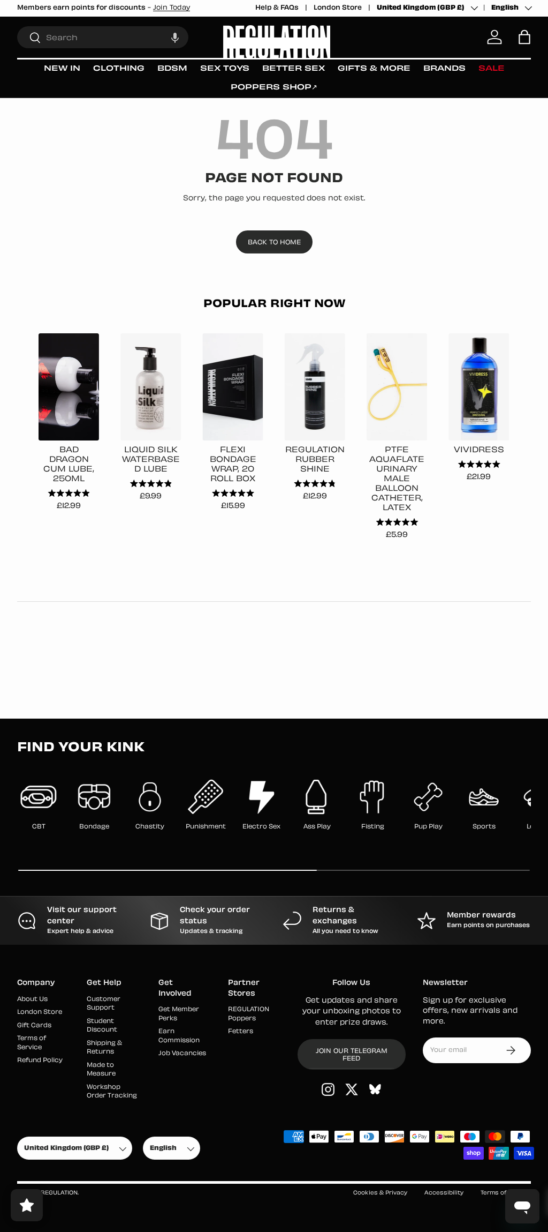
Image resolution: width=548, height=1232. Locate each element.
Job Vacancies (182, 1054)
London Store (338, 8)
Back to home (274, 243)
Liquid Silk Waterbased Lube (151, 460)
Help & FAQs (277, 8)
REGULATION (59, 1193)
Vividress (479, 450)
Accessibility (443, 1193)
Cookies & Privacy (380, 1193)
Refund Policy (40, 1061)
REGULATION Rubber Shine (315, 460)
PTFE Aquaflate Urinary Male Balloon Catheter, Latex (396, 479)
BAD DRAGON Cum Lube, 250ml (68, 464)
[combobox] (102, 37)
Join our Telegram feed (351, 1055)
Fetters (240, 1032)
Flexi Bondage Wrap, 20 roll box (233, 464)
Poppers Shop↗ (274, 87)
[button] (175, 37)
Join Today (171, 8)
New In (62, 68)
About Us (32, 1000)
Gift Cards (34, 1026)
